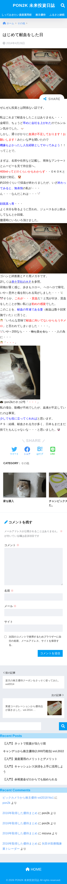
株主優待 (41, 14)
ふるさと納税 (56, 14)
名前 (9, 590)
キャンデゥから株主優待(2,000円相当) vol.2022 (33, 751)
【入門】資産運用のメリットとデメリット (30, 758)
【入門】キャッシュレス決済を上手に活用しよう (33, 769)
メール (10, 606)
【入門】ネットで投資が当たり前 (24, 743)
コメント (11, 545)
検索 (63, 726)
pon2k (6, 802)
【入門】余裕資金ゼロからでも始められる (30, 779)
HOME (35, 869)
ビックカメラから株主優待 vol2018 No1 (28, 797)
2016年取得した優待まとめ (20, 813)
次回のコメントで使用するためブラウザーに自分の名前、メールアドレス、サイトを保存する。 (35, 640)
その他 (25, 463)
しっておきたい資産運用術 (17, 14)
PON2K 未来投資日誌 (34, 5)
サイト (8, 621)
